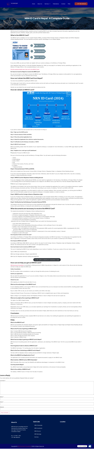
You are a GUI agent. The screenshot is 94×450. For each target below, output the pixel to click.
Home (33, 3)
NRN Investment (38, 428)
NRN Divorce (37, 431)
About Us (40, 3)
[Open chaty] (90, 446)
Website (2, 407)
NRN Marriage (37, 434)
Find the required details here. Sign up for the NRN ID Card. (25, 69)
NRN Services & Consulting (17, 265)
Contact (63, 3)
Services (47, 3)
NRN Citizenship (38, 425)
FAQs (69, 3)
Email (1, 401)
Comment (3, 380)
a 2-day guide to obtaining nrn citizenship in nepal (47, 259)
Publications (56, 3)
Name (2, 396)
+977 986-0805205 (15, 437)
